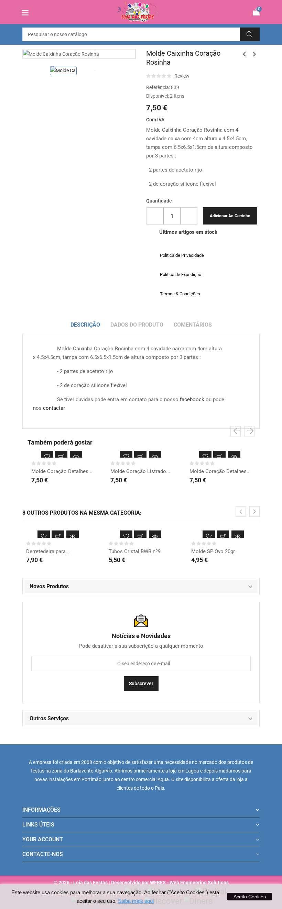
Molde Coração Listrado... (140, 471)
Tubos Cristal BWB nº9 (135, 551)
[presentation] (235, 431)
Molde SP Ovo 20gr (213, 551)
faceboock (192, 399)
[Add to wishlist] (47, 457)
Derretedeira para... (48, 551)
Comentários (193, 324)
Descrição (85, 324)
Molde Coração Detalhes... (62, 471)
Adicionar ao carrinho (230, 215)
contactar (54, 408)
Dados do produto (136, 324)
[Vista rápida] (76, 457)
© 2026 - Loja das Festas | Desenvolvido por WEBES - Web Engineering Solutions (141, 882)
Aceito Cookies (250, 896)
